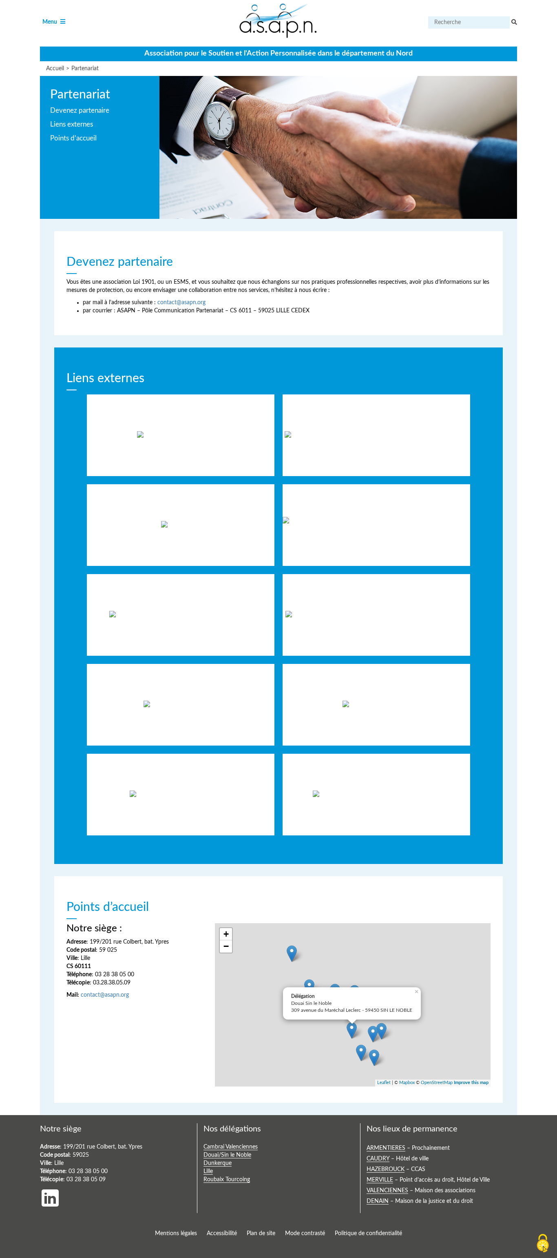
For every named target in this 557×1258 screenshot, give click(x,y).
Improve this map (471, 1082)
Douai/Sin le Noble (227, 1155)
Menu (55, 23)
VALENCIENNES (387, 1191)
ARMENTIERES (386, 1148)
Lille (208, 1172)
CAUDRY (378, 1159)
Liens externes (71, 124)
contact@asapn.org (181, 302)
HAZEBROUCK (385, 1170)
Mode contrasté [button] (305, 1233)
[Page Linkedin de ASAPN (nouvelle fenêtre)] (50, 1196)
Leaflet (384, 1082)
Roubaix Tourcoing (226, 1180)
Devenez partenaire (79, 110)
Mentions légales (176, 1233)
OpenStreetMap (437, 1082)
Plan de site (261, 1233)
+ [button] (226, 934)
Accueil (55, 68)
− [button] (226, 946)
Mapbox (407, 1082)
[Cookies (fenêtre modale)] (542, 1244)
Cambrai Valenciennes (230, 1147)
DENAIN (378, 1201)
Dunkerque (217, 1163)
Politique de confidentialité (368, 1233)
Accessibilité (222, 1233)
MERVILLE (380, 1180)
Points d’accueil (73, 138)
